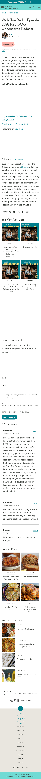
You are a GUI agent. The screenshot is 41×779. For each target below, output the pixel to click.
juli (12, 34)
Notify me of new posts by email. (15, 412)
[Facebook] (18, 767)
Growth (20, 747)
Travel (20, 735)
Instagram (19, 159)
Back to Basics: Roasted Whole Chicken (30, 609)
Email (4, 386)
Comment (6, 353)
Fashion (20, 731)
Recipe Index (12, 13)
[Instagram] (14, 767)
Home (4, 13)
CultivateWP (30, 776)
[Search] (34, 7)
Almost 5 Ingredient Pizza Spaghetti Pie (11, 577)
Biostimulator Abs (30, 247)
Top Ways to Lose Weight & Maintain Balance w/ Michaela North (11, 288)
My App (20, 755)
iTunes (24, 167)
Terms (17, 776)
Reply (35, 431)
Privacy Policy (10, 776)
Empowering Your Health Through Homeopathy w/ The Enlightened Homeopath (11, 252)
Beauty (20, 743)
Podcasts (20, 751)
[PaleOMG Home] (9, 7)
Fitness (20, 727)
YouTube (19, 129)
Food (20, 739)
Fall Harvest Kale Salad (25, 628)
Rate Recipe (8, 44)
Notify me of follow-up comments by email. (20, 405)
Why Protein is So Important (15, 124)
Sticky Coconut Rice (25, 659)
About (20, 759)
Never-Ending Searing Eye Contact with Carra (30, 287)
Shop (20, 763)
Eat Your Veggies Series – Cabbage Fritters (26, 645)
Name (4, 378)
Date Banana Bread (30, 576)
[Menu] (39, 7)
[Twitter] (22, 767)
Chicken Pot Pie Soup (11, 608)
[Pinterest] (27, 767)
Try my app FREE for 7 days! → (20, 2)
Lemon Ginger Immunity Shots (26, 675)
